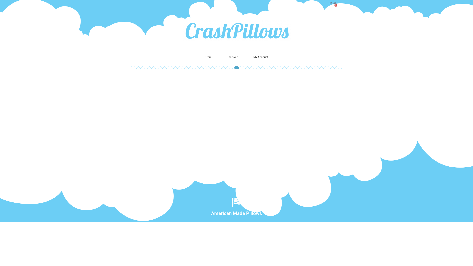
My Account (260, 57)
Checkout (232, 57)
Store (208, 57)
